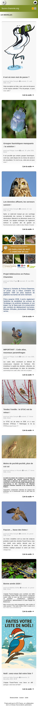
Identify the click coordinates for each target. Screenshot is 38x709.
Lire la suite (27, 95)
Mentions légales (14, 697)
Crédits (26, 697)
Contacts (21, 697)
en (35, 8)
